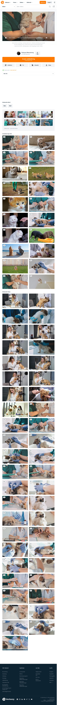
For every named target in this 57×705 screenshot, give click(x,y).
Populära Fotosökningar (22, 681)
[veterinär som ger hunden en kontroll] (42, 250)
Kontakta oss (37, 673)
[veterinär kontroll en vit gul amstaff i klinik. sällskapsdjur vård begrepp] (15, 409)
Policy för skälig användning (46, 700)
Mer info (5, 73)
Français (50, 679)
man (5, 105)
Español (50, 673)
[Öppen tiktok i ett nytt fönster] (26, 698)
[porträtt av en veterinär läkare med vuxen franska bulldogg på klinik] (15, 347)
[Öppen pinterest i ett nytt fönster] (24, 698)
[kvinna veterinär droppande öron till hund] (41, 378)
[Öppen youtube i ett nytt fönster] (31, 698)
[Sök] (50, 6)
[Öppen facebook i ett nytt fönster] (17, 698)
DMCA (20, 673)
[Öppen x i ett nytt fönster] (29, 698)
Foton (14, 2)
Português (51, 675)
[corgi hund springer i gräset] (15, 265)
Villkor (43, 699)
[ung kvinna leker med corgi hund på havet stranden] (15, 250)
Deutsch (50, 677)
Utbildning (5, 679)
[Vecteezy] (2, 2)
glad (10, 105)
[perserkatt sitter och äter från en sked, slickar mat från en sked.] (15, 219)
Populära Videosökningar (23, 685)
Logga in (49, 2)
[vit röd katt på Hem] (41, 281)
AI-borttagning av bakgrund (6, 688)
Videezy (4, 675)
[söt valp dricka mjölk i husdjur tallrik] (41, 235)
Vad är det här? (13, 70)
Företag (4, 677)
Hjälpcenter (38, 671)
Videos (21, 2)
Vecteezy (4, 673)
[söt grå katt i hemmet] (41, 142)
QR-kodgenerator (6, 690)
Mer (49, 681)
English (50, 671)
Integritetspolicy (50, 699)
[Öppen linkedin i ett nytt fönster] (22, 698)
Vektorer (7, 2)
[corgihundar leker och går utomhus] (41, 173)
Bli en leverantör (37, 679)
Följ (37, 54)
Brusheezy (5, 671)
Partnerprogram (23, 675)
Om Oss (37, 676)
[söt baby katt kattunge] (15, 204)
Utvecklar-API (5, 681)
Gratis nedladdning (28, 59)
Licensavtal (22, 671)
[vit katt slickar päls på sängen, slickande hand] (15, 235)
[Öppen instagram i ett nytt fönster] (19, 698)
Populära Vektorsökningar (23, 678)
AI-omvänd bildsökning (5, 684)
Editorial (29, 2)
